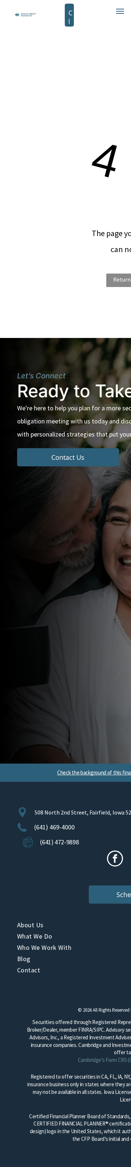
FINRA (85, 1029)
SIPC (99, 1029)
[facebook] (115, 859)
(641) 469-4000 (54, 827)
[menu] (120, 11)
